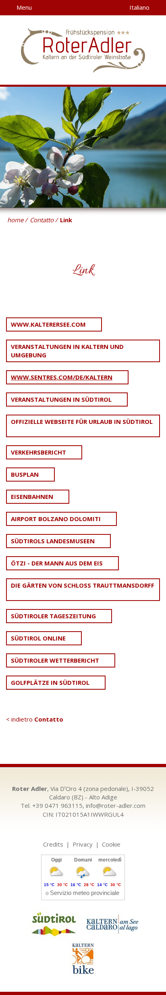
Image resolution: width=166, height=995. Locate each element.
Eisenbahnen (32, 496)
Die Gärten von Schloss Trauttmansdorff (82, 585)
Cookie (111, 844)
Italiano (140, 7)
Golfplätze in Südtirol (50, 682)
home (15, 220)
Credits (53, 844)
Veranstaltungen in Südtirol (61, 399)
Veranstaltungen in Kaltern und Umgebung (67, 350)
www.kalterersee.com (48, 324)
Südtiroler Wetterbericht (55, 660)
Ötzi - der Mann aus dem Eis (57, 563)
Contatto (42, 220)
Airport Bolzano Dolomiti (56, 519)
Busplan (25, 474)
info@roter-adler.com (115, 805)
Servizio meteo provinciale (84, 892)
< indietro (34, 719)
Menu (23, 7)
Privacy (83, 844)
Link (66, 220)
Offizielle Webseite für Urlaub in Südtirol (82, 421)
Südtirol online (38, 638)
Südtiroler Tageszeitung (53, 616)
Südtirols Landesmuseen (53, 541)
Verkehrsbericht (38, 452)
